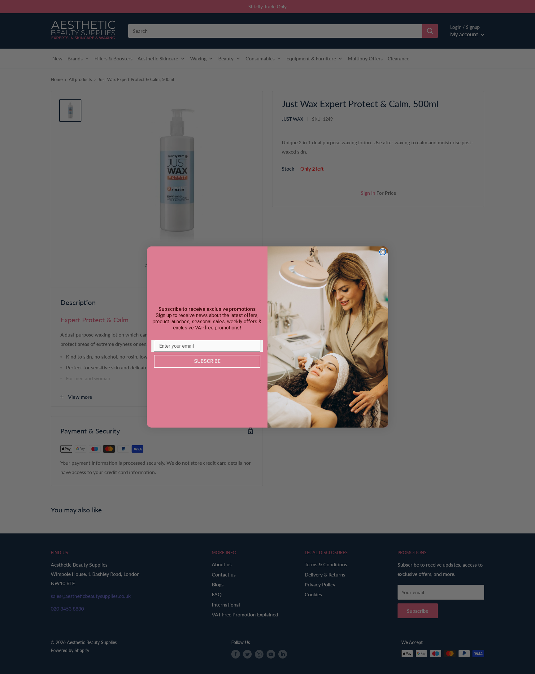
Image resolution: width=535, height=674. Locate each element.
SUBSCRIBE (207, 361)
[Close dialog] (383, 252)
